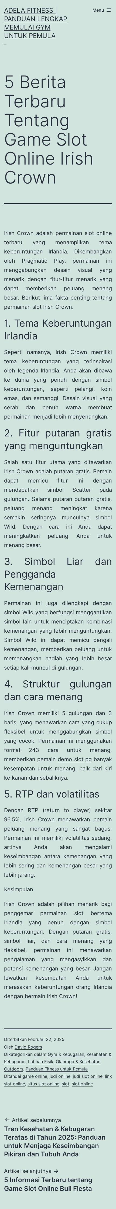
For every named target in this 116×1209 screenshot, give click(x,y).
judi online (60, 1076)
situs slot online (43, 1083)
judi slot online (88, 1076)
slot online (82, 1083)
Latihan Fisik (40, 1061)
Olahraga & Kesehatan (78, 1061)
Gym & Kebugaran (66, 1054)
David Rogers (28, 1047)
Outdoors (13, 1069)
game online (34, 1076)
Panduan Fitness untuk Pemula (57, 1069)
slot (65, 1083)
